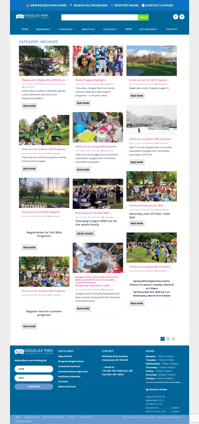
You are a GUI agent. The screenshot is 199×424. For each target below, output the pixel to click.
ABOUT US (88, 29)
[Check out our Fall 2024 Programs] (44, 193)
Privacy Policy (86, 417)
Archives (41, 84)
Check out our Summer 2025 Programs (43, 149)
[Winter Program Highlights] (98, 61)
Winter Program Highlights (90, 80)
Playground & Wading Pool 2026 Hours (43, 80)
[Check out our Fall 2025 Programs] (151, 61)
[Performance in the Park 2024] (98, 194)
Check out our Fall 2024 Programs (41, 212)
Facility (49, 84)
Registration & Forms (53, 417)
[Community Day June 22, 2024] (151, 186)
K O (25, 84)
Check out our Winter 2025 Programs (150, 139)
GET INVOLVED (148, 29)
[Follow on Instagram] (182, 16)
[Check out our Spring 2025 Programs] (98, 127)
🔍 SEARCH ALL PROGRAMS (88, 5)
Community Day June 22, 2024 (146, 205)
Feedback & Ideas (23, 421)
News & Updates (32, 417)
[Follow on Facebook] (175, 16)
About (18, 417)
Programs (42, 29)
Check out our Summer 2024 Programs (43, 290)
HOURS (150, 351)
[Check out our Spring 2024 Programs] (151, 247)
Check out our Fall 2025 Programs (148, 80)
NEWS (128, 29)
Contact (71, 417)
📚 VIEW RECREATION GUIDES (46, 5)
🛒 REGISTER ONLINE (124, 5)
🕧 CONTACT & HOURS (157, 5)
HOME (25, 29)
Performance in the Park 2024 (92, 212)
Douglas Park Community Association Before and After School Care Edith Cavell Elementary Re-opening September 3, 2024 (97, 281)
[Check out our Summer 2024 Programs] (44, 272)
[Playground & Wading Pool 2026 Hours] (44, 61)
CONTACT (171, 29)
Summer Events (59, 84)
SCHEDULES (65, 29)
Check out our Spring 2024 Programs (149, 266)
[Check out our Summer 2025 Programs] (44, 130)
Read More (29, 105)
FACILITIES (109, 29)
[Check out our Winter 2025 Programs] (151, 120)
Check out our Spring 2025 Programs (96, 146)
